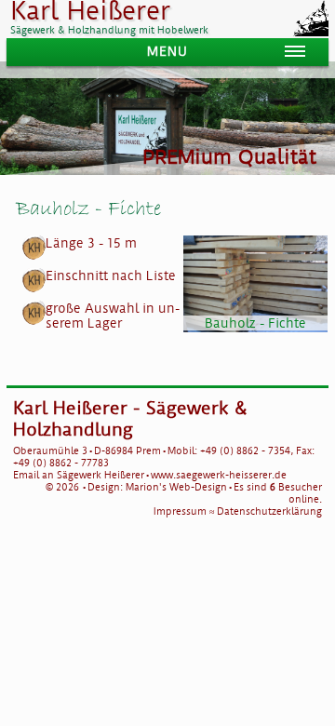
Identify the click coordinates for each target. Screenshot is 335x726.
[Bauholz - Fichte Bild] (255, 283)
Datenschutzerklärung (269, 511)
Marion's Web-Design (176, 487)
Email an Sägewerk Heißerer (78, 475)
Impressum (180, 511)
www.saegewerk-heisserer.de (219, 475)
